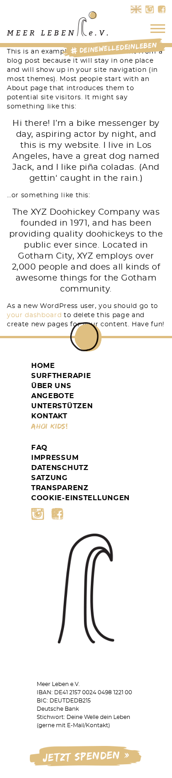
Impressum (54, 457)
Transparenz (60, 488)
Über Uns (51, 386)
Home (43, 365)
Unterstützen (62, 406)
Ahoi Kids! (49, 426)
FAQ (39, 447)
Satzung (49, 478)
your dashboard (34, 315)
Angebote (52, 396)
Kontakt (49, 416)
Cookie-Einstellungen (80, 498)
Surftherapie (61, 376)
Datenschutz (60, 468)
